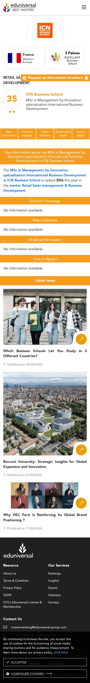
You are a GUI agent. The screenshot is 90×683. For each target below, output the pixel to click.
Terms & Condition (16, 581)
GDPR (7, 595)
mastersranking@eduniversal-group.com (38, 627)
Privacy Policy (12, 588)
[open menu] (84, 7)
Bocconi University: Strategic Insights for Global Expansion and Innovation (45, 464)
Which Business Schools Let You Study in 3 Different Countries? (45, 353)
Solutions (54, 595)
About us (9, 573)
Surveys (53, 602)
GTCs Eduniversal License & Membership (22, 602)
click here (61, 652)
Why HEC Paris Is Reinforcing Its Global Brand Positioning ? (45, 517)
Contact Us (12, 619)
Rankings (54, 573)
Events (52, 588)
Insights (53, 581)
